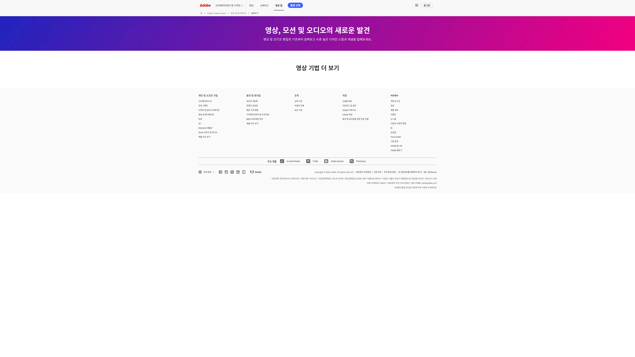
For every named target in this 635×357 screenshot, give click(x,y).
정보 (392, 105)
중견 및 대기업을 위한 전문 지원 (355, 119)
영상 (251, 5)
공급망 (393, 132)
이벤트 (393, 114)
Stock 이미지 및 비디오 (207, 132)
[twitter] (232, 172)
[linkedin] (238, 172)
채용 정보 (394, 110)
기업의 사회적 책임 (398, 123)
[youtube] (243, 172)
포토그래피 (203, 105)
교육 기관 (298, 101)
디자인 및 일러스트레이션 (208, 110)
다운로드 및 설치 (349, 105)
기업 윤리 (394, 141)
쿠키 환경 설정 (390, 172)
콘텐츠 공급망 (252, 105)
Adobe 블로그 (396, 150)
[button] (416, 5)
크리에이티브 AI (205, 101)
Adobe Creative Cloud (216, 13)
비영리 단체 (299, 105)
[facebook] (220, 172)
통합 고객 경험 (252, 110)
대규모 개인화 (252, 101)
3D (199, 123)
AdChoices (432, 172)
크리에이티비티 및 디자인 (227, 5)
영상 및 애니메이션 (238, 13)
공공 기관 (298, 110)
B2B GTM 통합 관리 (254, 119)
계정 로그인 (395, 101)
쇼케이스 (264, 5)
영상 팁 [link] (278, 5)
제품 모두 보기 (204, 136)
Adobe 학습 (347, 114)
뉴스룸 (393, 119)
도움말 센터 (347, 101)
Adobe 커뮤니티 (349, 110)
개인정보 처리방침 (363, 172)
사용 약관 (377, 172)
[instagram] (226, 172)
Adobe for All (396, 145)
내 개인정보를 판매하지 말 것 (410, 172)
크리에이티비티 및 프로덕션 (257, 114)
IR (391, 127)
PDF (200, 119)
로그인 (427, 5)
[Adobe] (205, 5)
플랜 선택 (295, 5)
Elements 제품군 (205, 127)
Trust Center (396, 136)
